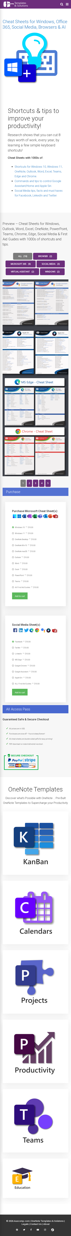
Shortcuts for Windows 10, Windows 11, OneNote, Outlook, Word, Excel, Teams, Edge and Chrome (39, 171)
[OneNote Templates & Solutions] (15, 7)
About (46, 1224)
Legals (25, 1224)
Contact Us (36, 1224)
